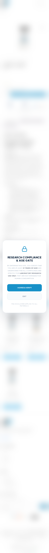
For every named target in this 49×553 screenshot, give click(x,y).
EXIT (24, 296)
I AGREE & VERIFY (24, 288)
